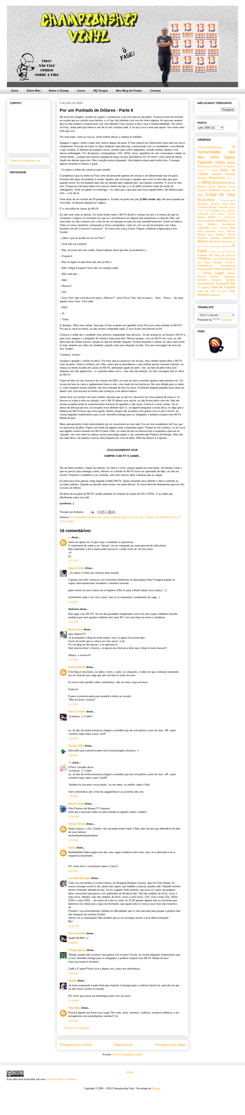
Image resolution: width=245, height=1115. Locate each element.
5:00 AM (73, 755)
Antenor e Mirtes (207, 170)
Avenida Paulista (223, 174)
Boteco (202, 186)
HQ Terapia (100, 90)
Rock (207, 273)
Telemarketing (206, 283)
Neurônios (226, 241)
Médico (221, 231)
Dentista (215, 204)
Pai (211, 255)
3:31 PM (73, 622)
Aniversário (204, 166)
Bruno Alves (75, 629)
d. (69, 537)
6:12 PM (73, 704)
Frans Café (203, 211)
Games (149, 517)
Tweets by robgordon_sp (25, 160)
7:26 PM (73, 738)
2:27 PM (73, 560)
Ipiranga (231, 221)
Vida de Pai (206, 291)
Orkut (232, 251)
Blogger (156, 1088)
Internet (221, 220)
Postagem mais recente (76, 1044)
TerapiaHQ (222, 283)
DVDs (225, 204)
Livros (81, 90)
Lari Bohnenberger (79, 878)
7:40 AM (73, 796)
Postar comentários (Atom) (127, 1054)
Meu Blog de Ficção (129, 90)
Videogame (222, 291)
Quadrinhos (228, 265)
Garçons (203, 213)
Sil (70, 762)
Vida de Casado (223, 287)
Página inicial (123, 1044)
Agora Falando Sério (216, 160)
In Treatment (226, 217)
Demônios (203, 204)
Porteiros (230, 262)
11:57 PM (73, 926)
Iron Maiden (161, 517)
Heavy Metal (206, 217)
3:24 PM (73, 602)
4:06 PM (73, 871)
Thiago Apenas (77, 950)
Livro (215, 227)
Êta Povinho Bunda (216, 205)
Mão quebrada (206, 231)
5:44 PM (73, 1020)
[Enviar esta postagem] (92, 512)
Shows (202, 276)
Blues (231, 182)
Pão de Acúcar (225, 255)
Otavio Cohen (76, 568)
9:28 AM (73, 973)
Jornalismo (228, 224)
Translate (226, 319)
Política (215, 259)
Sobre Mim (33, 90)
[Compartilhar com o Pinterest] (113, 512)
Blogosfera (219, 182)
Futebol (214, 210)
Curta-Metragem (227, 200)
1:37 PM (73, 840)
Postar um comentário (77, 1028)
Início (14, 90)
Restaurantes (206, 269)
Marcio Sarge (76, 803)
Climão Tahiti (76, 745)
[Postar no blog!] (103, 512)
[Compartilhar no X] (106, 512)
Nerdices (214, 241)
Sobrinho (229, 276)
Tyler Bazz (74, 1007)
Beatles (202, 177)
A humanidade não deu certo (86, 517)
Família (222, 207)
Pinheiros (204, 258)
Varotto (72, 980)
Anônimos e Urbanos (223, 166)
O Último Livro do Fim (218, 251)
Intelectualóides (206, 221)
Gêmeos (231, 214)
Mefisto (231, 231)
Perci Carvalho (77, 711)
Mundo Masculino (223, 237)
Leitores (203, 227)
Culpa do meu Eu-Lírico (124, 517)
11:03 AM (73, 816)
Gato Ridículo (217, 214)
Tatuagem (216, 280)
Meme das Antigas (211, 234)
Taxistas (230, 279)
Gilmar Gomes (77, 667)
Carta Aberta (217, 186)
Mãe (232, 227)
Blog (206, 182)
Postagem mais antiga (170, 1044)
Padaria (202, 255)
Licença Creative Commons (61, 1079)
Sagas (70, 521)
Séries (231, 273)
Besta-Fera (217, 178)
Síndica (214, 276)
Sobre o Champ (59, 90)
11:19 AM (73, 1000)
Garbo (72, 847)
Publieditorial (205, 265)
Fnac (141, 517)
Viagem (205, 287)
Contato (155, 90)
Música (173, 517)
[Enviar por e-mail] (99, 512)
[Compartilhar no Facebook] (110, 512)
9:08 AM (73, 942)
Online (129, 1072)
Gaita (223, 211)
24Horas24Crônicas (210, 147)
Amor (106, 517)
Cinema (214, 190)
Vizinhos (215, 294)
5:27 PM (73, 659)
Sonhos (202, 279)
